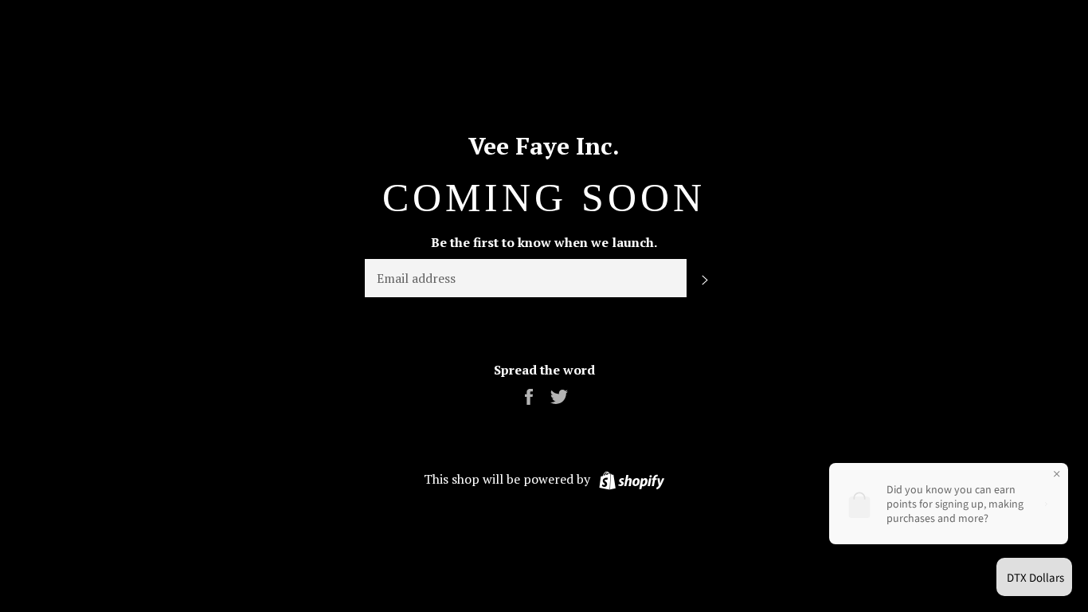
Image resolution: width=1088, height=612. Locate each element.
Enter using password (1008, 24)
